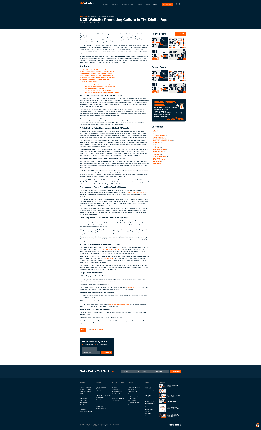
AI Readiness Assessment (134, 402)
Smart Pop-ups (115, 400)
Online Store (83, 404)
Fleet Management (84, 402)
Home (81, 16)
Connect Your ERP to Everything (103, 395)
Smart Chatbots (99, 385)
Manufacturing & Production (148, 396)
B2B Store (82, 407)
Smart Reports (99, 406)
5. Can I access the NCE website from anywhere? (96, 90)
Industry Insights (158, 151)
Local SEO (114, 387)
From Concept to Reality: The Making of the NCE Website (96, 75)
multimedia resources (134, 287)
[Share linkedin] (170, 425)
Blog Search (180, 34)
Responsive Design (132, 389)
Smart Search (99, 393)
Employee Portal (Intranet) (86, 389)
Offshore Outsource (159, 135)
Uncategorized (157, 153)
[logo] (87, 4)
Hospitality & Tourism (149, 393)
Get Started (147, 418)
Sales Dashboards (100, 404)
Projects (147, 4)
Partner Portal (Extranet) (85, 391)
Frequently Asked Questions (88, 81)
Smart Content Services (117, 393)
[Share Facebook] (172, 425)
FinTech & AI (147, 385)
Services (139, 4)
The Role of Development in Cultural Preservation (94, 79)
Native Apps (131, 393)
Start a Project (167, 4)
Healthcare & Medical (149, 403)
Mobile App (156, 142)
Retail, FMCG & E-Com (150, 399)
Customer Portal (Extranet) (86, 385)
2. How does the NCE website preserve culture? (96, 85)
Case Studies (157, 158)
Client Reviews (148, 413)
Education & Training (149, 401)
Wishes (155, 132)
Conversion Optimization (118, 398)
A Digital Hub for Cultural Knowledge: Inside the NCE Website (97, 71)
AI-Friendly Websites (117, 391)
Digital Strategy (132, 400)
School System (83, 400)
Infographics (157, 161)
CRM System (83, 396)
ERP (154, 130)
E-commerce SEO (116, 389)
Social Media (157, 163)
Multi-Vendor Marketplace (86, 411)
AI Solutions (115, 4)
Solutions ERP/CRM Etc (160, 139)
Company (154, 4)
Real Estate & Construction (148, 388)
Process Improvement (133, 404)
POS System (83, 409)
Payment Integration (100, 397)
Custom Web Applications (134, 387)
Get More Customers (127, 4)
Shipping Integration (100, 399)
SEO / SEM (156, 148)
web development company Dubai (136, 192)
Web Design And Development (162, 141)
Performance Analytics (101, 408)
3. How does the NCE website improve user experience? (98, 86)
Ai (153, 144)
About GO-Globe (149, 409)
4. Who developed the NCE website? (93, 88)
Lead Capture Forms (117, 396)
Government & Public (149, 390)
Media (146, 415)
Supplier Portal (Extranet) (85, 387)
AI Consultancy (99, 390)
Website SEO (115, 385)
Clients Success (158, 137)
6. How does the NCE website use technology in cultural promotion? (101, 92)
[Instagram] (174, 425)
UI (153, 146)
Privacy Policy (108, 425)
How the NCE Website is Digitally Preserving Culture (94, 69)
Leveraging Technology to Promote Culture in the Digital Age (97, 77)
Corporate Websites (133, 385)
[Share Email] (180, 425)
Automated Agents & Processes (101, 388)
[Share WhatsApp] (177, 425)
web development (109, 258)
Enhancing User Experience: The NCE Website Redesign (96, 73)
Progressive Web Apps (133, 396)
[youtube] (175, 425)
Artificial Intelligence (159, 156)
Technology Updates (159, 149)
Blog (85, 16)
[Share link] (178, 425)
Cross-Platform (132, 398)
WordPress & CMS (132, 391)
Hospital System (83, 398)
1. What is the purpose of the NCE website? (94, 83)
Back (82, 329)
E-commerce (157, 154)
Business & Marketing (159, 160)
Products (105, 4)
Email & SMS (99, 401)
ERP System (82, 393)
